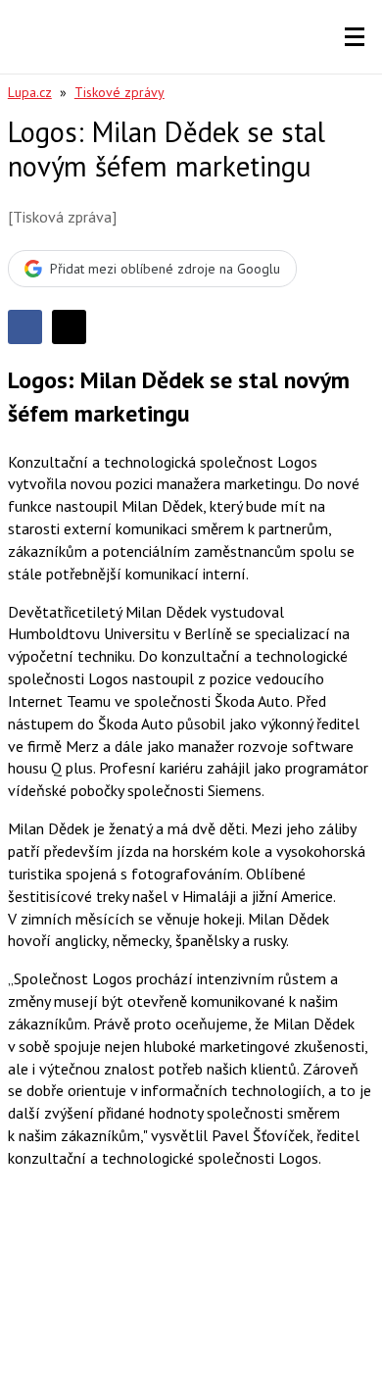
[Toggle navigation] (354, 37)
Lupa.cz (30, 92)
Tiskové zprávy (119, 92)
